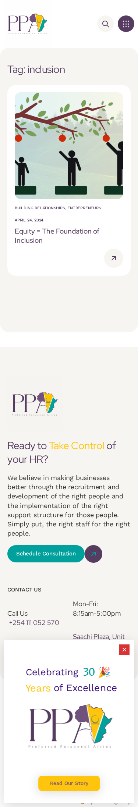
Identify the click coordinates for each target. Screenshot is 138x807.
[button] (126, 24)
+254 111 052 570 (34, 622)
